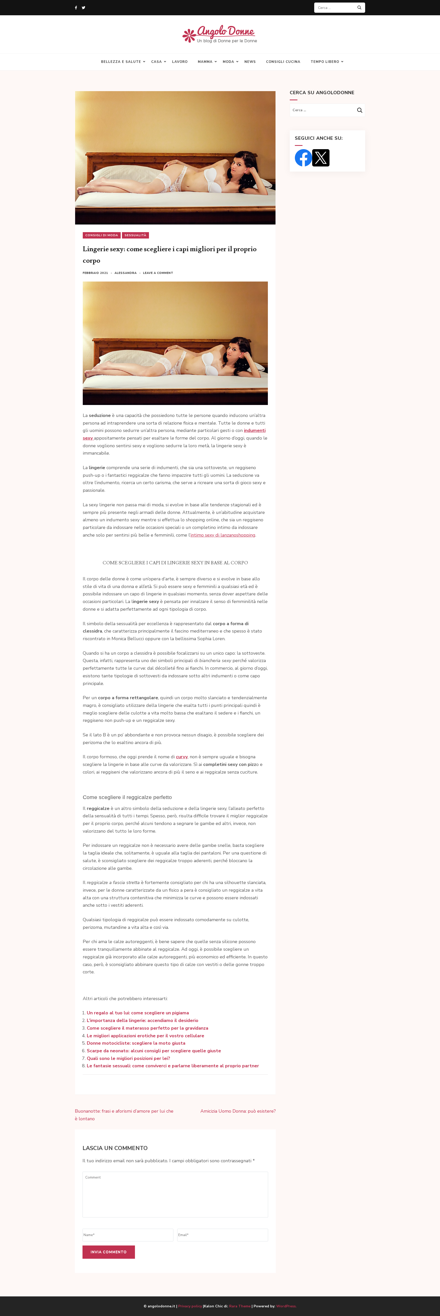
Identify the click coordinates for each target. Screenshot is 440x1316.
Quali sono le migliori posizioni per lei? (128, 1058)
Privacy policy (190, 1306)
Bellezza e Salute (121, 62)
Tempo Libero (325, 62)
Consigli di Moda (101, 235)
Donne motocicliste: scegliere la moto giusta (136, 1043)
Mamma (205, 62)
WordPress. (286, 1306)
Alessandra (126, 273)
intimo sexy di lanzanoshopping (222, 535)
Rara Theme (240, 1306)
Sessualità (135, 235)
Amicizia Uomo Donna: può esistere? (238, 1111)
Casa (156, 62)
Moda (228, 62)
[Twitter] (83, 7)
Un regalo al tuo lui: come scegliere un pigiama (138, 1013)
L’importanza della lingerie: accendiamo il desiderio (142, 1020)
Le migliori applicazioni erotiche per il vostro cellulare (145, 1036)
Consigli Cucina (283, 62)
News (250, 62)
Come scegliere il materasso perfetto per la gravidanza (147, 1028)
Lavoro (180, 62)
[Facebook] (76, 7)
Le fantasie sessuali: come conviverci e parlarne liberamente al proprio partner (173, 1066)
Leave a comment (158, 273)
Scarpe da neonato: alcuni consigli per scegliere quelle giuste (154, 1051)
